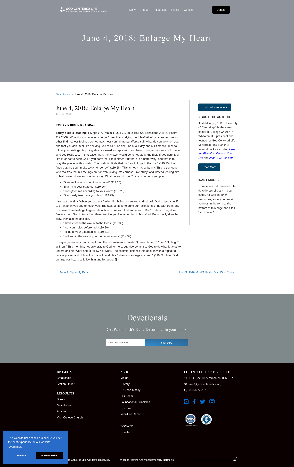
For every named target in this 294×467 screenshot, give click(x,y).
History (125, 384)
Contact (188, 9)
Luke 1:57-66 (135, 132)
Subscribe (166, 342)
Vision (124, 377)
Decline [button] (21, 455)
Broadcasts (64, 377)
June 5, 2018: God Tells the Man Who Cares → (208, 272)
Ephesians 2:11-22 (156, 132)
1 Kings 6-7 (95, 132)
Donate (124, 432)
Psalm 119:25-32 (114, 132)
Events (175, 9)
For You (228, 158)
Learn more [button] (15, 446)
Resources (159, 9)
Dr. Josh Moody (130, 390)
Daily (132, 9)
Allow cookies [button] (49, 455)
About (144, 9)
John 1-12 (215, 158)
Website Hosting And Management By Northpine (147, 459)
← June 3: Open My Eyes (72, 272)
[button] (214, 107)
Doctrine (125, 408)
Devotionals (64, 405)
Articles (62, 411)
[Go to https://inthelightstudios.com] (209, 459)
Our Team (126, 396)
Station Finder (66, 384)
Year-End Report (130, 414)
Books (61, 399)
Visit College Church (70, 417)
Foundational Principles (135, 402)
